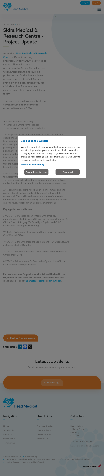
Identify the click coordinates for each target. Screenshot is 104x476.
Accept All (68, 172)
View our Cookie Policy (32, 164)
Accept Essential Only (36, 172)
